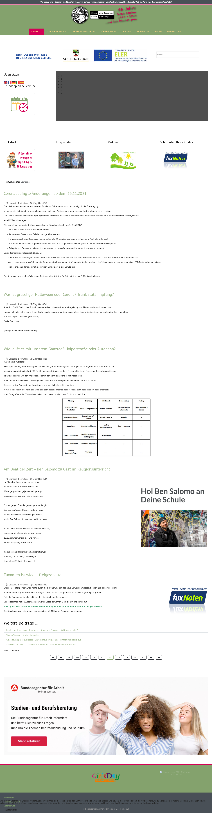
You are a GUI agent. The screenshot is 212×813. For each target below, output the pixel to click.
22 (102, 657)
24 (118, 657)
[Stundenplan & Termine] (19, 105)
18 (69, 657)
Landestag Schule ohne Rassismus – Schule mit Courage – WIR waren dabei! (42, 630)
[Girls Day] (106, 777)
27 (143, 657)
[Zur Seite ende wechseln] (159, 657)
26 (134, 657)
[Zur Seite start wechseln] (53, 657)
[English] (6, 82)
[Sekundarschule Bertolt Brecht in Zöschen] (106, 15)
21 (93, 657)
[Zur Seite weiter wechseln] (151, 657)
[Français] (10, 82)
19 (77, 657)
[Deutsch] (14, 82)
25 (126, 657)
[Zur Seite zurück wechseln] (61, 657)
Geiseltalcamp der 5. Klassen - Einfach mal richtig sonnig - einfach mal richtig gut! (43, 639)
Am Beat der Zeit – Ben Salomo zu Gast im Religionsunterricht (57, 469)
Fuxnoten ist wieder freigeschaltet (33, 574)
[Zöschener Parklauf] (123, 161)
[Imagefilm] (71, 161)
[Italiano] (18, 82)
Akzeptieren (11, 809)
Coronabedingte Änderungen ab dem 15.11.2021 (45, 193)
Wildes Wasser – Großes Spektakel (22, 635)
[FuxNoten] (175, 161)
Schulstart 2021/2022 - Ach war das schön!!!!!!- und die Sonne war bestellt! (41, 644)
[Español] (22, 82)
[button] (134, 76)
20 (85, 657)
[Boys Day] (175, 777)
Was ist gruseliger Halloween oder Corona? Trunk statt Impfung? (59, 294)
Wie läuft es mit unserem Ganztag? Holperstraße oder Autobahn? (60, 348)
